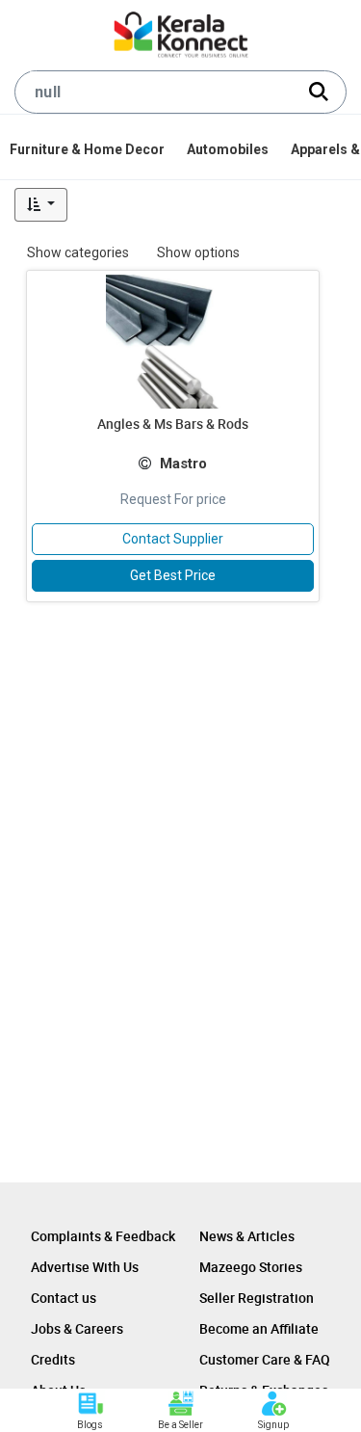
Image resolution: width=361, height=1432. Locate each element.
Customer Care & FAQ (264, 1359)
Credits (53, 1359)
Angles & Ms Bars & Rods (172, 423)
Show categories (78, 252)
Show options (198, 252)
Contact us (63, 1297)
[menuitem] (89, 149)
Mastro (183, 463)
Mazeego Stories (250, 1267)
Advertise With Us (85, 1267)
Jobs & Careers (77, 1328)
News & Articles (247, 1236)
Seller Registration (256, 1297)
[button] (40, 205)
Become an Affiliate (259, 1328)
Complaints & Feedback (103, 1236)
